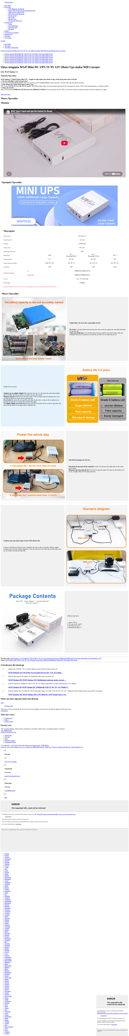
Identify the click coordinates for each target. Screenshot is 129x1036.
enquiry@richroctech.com (12, 776)
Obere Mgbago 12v (77, 747)
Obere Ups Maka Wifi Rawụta (61, 747)
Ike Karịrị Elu (12, 19)
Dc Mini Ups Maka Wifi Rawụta (34, 747)
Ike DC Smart (12, 15)
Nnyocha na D (12, 27)
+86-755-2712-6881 (11, 761)
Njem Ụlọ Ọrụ (9, 721)
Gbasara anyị (8, 22)
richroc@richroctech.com (8, 732)
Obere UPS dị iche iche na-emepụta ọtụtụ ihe (21, 10)
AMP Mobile (45, 745)
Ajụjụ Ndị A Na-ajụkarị (12, 32)
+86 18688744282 (6, 730)
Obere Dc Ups (5, 747)
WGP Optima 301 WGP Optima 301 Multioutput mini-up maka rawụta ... (37, 680)
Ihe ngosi (11, 29)
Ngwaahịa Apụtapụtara (11, 47)
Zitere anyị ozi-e (5, 94)
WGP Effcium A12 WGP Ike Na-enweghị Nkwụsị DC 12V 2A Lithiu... (35, 673)
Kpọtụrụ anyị (8, 34)
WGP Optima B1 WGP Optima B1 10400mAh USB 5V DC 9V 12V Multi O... (38, 687)
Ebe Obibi (8, 5)
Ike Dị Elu (11, 17)
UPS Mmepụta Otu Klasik (16, 9)
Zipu (2, 703)
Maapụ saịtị (36, 745)
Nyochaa (7, 36)
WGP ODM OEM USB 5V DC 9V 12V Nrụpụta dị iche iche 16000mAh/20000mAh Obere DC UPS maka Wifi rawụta (41, 660)
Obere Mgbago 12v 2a (17, 747)
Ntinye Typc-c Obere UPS (16, 12)
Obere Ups (48, 747)
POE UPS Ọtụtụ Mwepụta (16, 14)
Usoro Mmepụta (13, 26)
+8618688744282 (10, 790)
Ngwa (10, 24)
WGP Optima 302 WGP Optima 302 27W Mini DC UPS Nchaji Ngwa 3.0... (37, 695)
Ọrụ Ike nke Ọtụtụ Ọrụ (15, 21)
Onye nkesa (8, 38)
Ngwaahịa (8, 7)
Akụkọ (7, 31)
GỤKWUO (4, 711)
